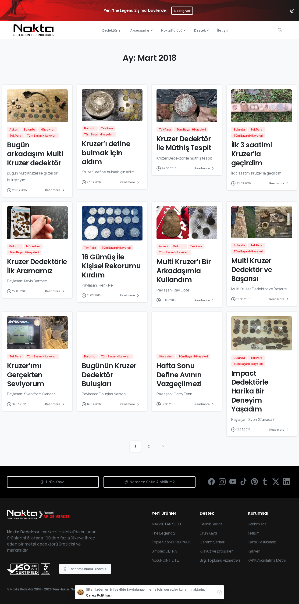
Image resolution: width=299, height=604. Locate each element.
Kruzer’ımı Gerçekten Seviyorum (25, 375)
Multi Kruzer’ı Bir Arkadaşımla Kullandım (184, 271)
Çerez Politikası (99, 595)
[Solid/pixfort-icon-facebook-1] (211, 481)
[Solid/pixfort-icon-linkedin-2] (286, 481)
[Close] (292, 10)
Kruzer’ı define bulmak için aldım (106, 153)
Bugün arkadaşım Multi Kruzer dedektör (35, 154)
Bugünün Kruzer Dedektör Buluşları (109, 375)
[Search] (279, 30)
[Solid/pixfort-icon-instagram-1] (222, 481)
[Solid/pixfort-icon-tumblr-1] (265, 481)
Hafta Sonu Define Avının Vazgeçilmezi (179, 375)
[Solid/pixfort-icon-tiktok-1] (243, 481)
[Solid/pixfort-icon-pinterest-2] (254, 481)
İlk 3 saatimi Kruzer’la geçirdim (252, 154)
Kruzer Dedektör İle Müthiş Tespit (184, 143)
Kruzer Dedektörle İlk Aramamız (37, 266)
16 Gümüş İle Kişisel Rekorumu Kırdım (111, 266)
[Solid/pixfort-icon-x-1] (276, 481)
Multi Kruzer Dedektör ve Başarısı (251, 270)
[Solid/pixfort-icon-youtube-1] (233, 481)
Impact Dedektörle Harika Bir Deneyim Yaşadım (249, 391)
